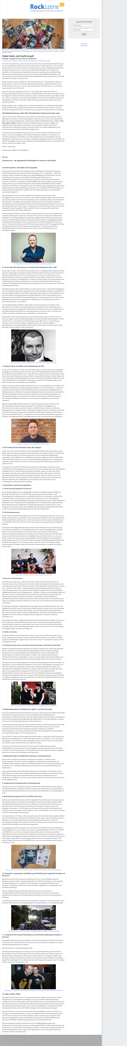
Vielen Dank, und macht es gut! (18, 55)
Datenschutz (84, 45)
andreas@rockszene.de (31, 110)
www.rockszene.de (40, 275)
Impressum (84, 43)
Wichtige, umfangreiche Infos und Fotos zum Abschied (19, 58)
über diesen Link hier (20, 86)
